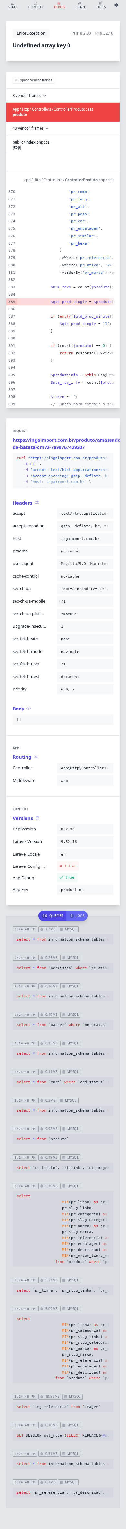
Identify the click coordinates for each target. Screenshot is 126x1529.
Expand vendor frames (35, 80)
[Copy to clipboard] (107, 458)
